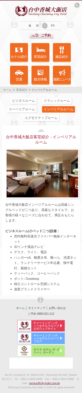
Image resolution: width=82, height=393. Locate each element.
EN (53, 25)
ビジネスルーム (23, 100)
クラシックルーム (57, 100)
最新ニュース (61, 79)
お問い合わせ (57, 308)
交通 (19, 79)
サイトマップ (36, 308)
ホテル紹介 (19, 56)
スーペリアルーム (22, 109)
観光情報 (40, 79)
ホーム (7, 89)
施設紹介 (61, 56)
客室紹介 (40, 56)
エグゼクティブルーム (41, 118)
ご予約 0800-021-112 (41, 313)
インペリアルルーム (58, 109)
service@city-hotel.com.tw (44, 383)
